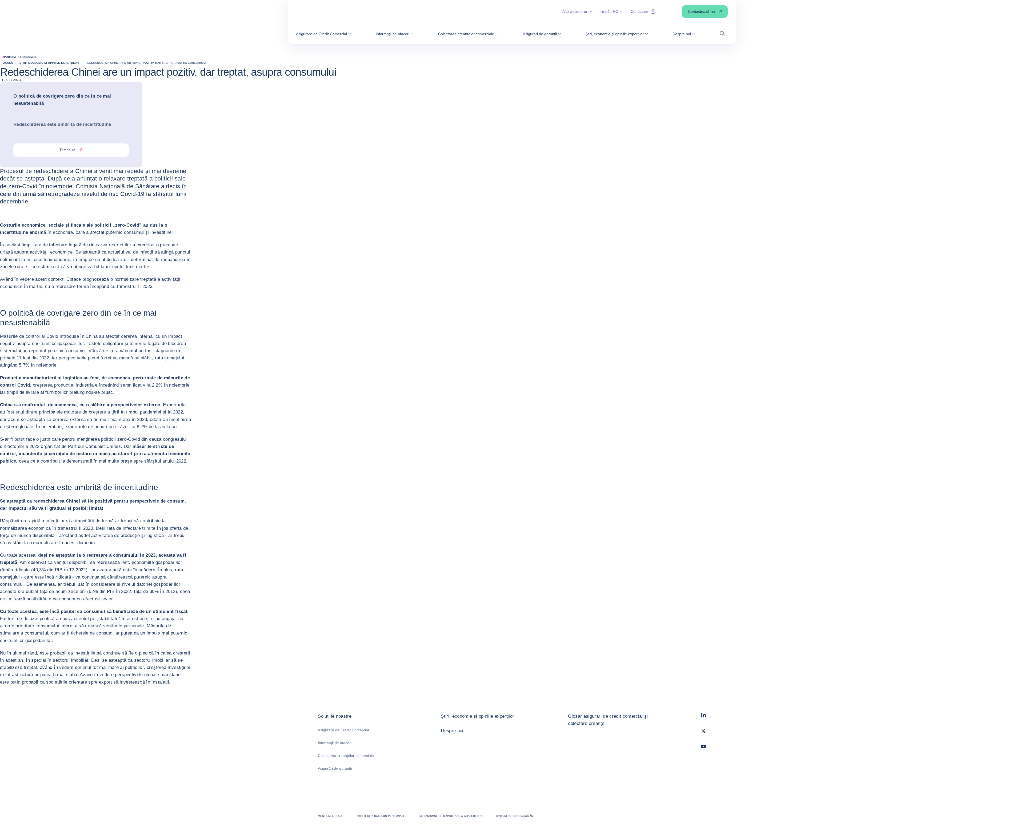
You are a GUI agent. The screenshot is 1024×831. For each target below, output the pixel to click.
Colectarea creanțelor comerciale (346, 755)
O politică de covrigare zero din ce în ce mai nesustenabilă (62, 100)
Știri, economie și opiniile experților (477, 716)
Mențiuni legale (330, 815)
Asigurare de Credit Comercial (343, 730)
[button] (323, 34)
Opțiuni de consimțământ (515, 815)
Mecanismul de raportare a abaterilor (450, 815)
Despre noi (452, 730)
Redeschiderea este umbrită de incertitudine (62, 124)
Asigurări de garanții (335, 768)
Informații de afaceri (334, 743)
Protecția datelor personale (381, 815)
